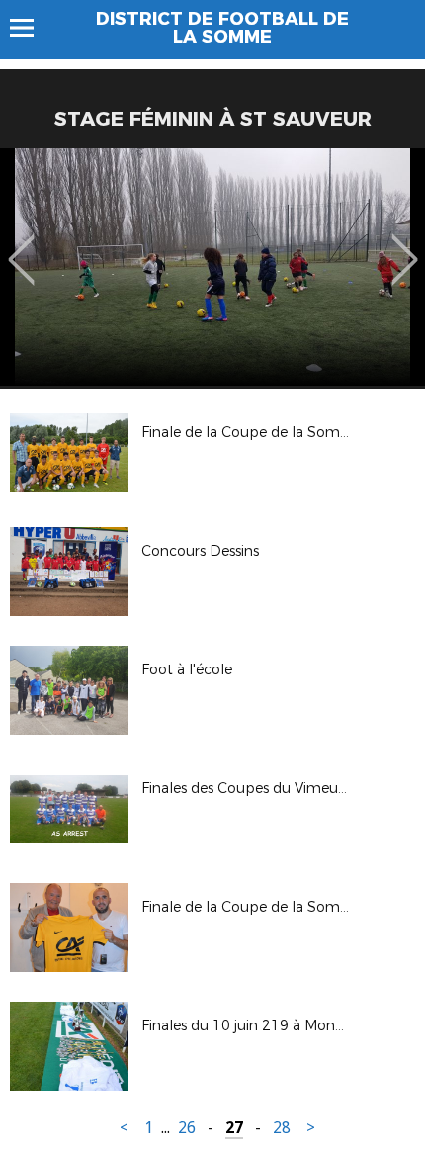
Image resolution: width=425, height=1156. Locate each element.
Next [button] (404, 245)
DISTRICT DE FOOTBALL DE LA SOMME (222, 27)
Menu (31, 28)
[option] (212, 267)
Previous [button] (21, 245)
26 (187, 1127)
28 (282, 1127)
